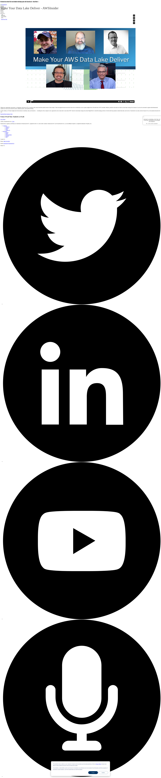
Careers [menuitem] (7, 128)
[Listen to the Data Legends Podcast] (81, 776)
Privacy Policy (98, 764)
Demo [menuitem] (7, 133)
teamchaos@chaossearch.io (8, 143)
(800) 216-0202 (7, 141)
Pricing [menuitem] (2, 10)
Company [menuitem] (5, 125)
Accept (93, 772)
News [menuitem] (7, 129)
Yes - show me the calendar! (152, 123)
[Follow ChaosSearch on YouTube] (81, 618)
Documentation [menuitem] (9, 134)
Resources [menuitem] (3, 13)
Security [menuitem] (7, 135)
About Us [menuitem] (7, 126)
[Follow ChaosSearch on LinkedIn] (81, 461)
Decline (103, 772)
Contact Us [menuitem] (8, 130)
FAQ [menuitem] (7, 137)
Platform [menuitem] (2, 6)
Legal (13, 121)
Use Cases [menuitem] (3, 7)
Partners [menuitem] (2, 12)
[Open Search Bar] (2, 15)
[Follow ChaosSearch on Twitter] (81, 304)
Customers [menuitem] (3, 9)
